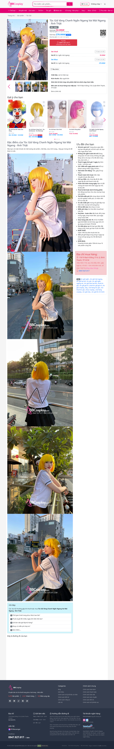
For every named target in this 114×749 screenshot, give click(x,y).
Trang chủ (11, 16)
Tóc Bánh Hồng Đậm (75, 129)
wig (86, 288)
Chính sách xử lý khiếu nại (91, 702)
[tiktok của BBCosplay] (18, 701)
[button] (46, 50)
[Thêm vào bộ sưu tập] (23, 105)
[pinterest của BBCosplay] (22, 701)
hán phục (64, 745)
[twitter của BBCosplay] (10, 701)
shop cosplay (90, 290)
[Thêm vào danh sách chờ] (23, 102)
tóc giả (89, 281)
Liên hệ (60, 702)
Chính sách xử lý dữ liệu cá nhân (68, 694)
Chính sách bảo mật (89, 694)
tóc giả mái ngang (96, 279)
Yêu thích (55, 69)
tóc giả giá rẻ (84, 285)
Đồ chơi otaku (84, 745)
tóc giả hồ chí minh (98, 292)
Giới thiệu (61, 692)
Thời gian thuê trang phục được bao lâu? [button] (25, 615)
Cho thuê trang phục (73, 745)
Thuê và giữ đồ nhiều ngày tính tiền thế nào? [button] (27, 619)
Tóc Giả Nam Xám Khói (55, 129)
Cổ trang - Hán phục (72, 10)
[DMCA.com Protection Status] (42, 745)
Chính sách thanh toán (90, 692)
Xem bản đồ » (12, 720)
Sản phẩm (20, 16)
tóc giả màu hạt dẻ (90, 283)
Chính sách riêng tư (64, 700)
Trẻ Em (40, 10)
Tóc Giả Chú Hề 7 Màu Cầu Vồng (16, 130)
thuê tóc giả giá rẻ (95, 285)
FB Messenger (15, 729)
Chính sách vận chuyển (90, 697)
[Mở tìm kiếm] (52, 4)
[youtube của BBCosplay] (14, 701)
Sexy (83, 10)
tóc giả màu (87, 292)
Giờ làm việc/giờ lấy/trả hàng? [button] (22, 623)
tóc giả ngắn (85, 279)
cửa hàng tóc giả (94, 288)
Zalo (28, 738)
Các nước (32, 10)
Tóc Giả (28, 16)
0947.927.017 (84, 271)
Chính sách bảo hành (89, 689)
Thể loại (13, 10)
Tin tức (85, 4)
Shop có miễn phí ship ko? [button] (20, 626)
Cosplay (16, 3)
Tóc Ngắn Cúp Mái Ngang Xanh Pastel (96, 130)
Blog (59, 689)
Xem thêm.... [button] (16, 630)
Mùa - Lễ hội (92, 10)
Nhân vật (58, 10)
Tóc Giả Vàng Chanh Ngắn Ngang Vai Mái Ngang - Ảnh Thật (78, 22)
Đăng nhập (96, 4)
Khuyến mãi (23, 10)
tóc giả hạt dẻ (81, 281)
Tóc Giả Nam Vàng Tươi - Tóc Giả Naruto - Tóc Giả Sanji (37, 130)
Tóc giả (48, 10)
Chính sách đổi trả (63, 697)
